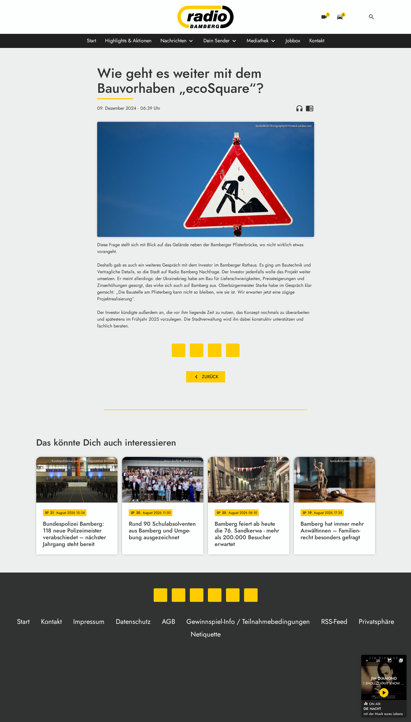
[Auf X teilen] (196, 350)
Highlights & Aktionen (128, 40)
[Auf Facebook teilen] (178, 350)
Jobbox (293, 40)
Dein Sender (216, 40)
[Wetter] (355, 17)
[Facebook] (53, 17)
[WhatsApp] (41, 17)
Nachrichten (173, 40)
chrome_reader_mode (310, 108)
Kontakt (316, 40)
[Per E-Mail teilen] (233, 350)
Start (91, 40)
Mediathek (258, 40)
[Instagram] (64, 17)
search (371, 17)
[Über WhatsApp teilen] (214, 350)
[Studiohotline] (98, 17)
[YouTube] (75, 17)
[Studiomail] (87, 17)
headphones (299, 108)
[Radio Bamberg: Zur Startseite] (205, 17)
